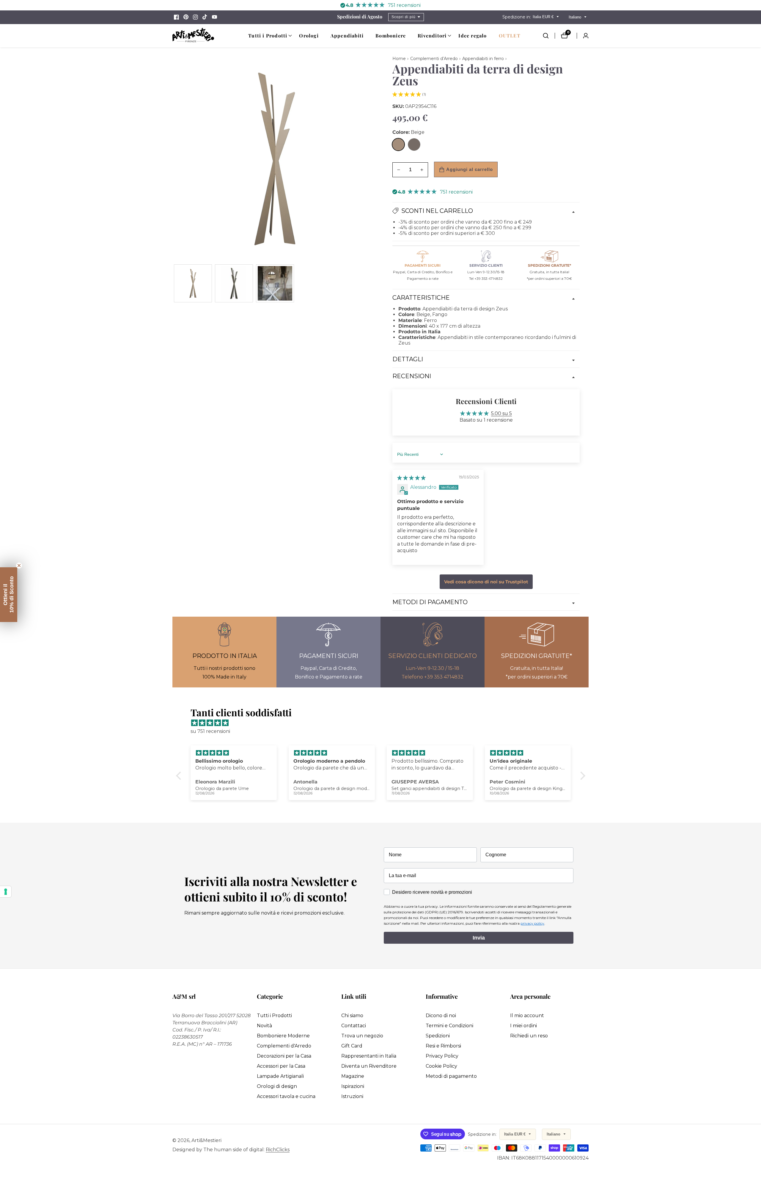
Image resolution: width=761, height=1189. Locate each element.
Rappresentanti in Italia (368, 1056)
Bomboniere (390, 35)
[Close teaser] (19, 565)
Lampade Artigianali (280, 1076)
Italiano (575, 17)
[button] (267, 35)
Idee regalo (472, 35)
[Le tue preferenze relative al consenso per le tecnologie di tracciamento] (5, 891)
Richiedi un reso (529, 1036)
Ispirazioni (352, 1086)
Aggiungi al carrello (469, 169)
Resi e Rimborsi (443, 1046)
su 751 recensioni (210, 731)
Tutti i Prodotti (274, 1015)
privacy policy (532, 923)
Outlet (510, 35)
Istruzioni (352, 1096)
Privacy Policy (442, 1056)
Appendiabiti (347, 35)
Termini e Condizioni (449, 1025)
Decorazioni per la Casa (284, 1056)
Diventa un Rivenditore (369, 1066)
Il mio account (527, 1015)
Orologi (308, 35)
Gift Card (351, 1046)
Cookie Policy (441, 1066)
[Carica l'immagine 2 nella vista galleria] (234, 283)
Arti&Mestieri (206, 1140)
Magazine (352, 1076)
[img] (411, 478)
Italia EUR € (544, 17)
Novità (264, 1025)
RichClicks (278, 1149)
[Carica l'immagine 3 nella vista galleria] (275, 283)
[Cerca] (549, 36)
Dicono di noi (441, 1015)
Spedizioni (438, 1036)
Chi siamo (352, 1015)
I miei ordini (523, 1025)
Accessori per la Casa (281, 1066)
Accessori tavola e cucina (286, 1096)
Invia (479, 938)
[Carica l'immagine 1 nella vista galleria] (193, 283)
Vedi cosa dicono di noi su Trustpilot (486, 582)
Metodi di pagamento (451, 1076)
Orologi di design (277, 1086)
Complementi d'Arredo (284, 1046)
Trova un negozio (362, 1036)
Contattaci (353, 1025)
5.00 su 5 (501, 413)
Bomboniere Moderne (283, 1036)
